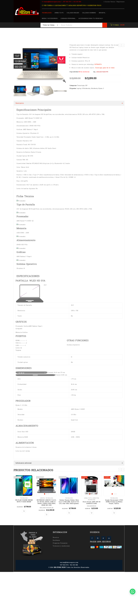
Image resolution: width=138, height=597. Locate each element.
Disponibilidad (74, 72)
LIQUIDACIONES (60, 5)
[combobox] (49, 25)
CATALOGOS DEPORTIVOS (77, 5)
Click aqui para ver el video (105, 68)
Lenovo (42, 496)
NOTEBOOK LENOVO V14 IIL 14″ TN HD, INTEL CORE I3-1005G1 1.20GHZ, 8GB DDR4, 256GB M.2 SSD (46, 501)
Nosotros (56, 535)
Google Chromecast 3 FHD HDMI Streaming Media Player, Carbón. (114, 500)
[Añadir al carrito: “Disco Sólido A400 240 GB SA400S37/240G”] (91, 511)
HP (86, 85)
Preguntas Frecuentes (60, 541)
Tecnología (43, 35)
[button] (64, 64)
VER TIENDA (47, 5)
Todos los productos (29, 35)
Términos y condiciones (61, 544)
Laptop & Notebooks (83, 88)
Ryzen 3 (101, 88)
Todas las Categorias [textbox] (50, 25)
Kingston (96, 496)
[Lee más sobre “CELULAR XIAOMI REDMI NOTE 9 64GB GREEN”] (24, 509)
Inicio (17, 35)
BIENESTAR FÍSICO (94, 5)
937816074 (97, 64)
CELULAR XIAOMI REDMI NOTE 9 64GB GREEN (24, 499)
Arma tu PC (88, 496)
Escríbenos (56, 538)
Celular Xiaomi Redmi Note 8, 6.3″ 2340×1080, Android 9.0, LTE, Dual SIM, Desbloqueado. (69, 500)
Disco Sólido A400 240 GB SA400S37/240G (91, 501)
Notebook (94, 88)
